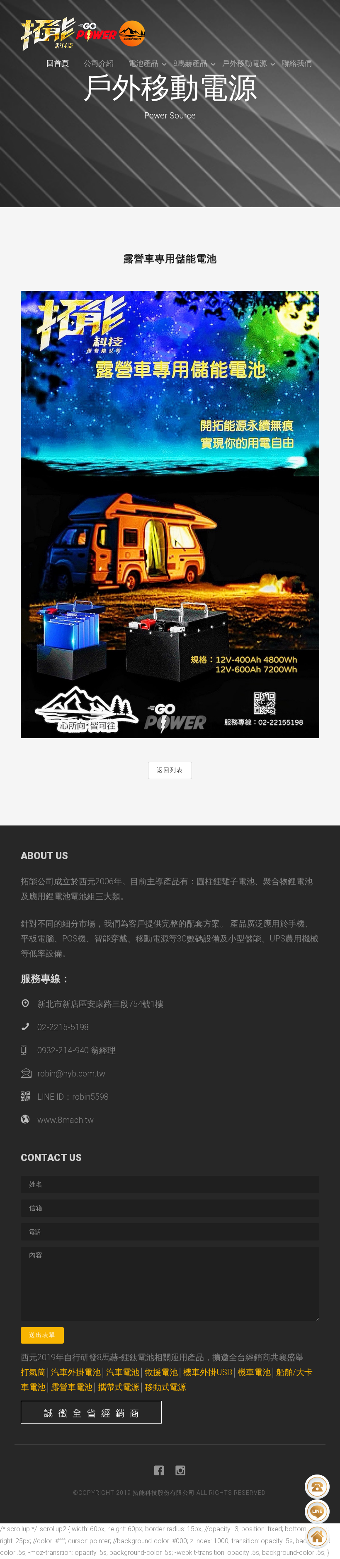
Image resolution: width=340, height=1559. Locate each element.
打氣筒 (33, 1372)
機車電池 (254, 1372)
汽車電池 (122, 1372)
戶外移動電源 (244, 63)
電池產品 (143, 63)
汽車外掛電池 (76, 1372)
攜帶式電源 (118, 1387)
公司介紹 (99, 63)
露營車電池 (71, 1387)
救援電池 (161, 1372)
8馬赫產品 (190, 63)
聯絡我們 (297, 63)
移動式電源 (165, 1387)
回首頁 (57, 63)
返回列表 (170, 770)
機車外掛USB (207, 1372)
